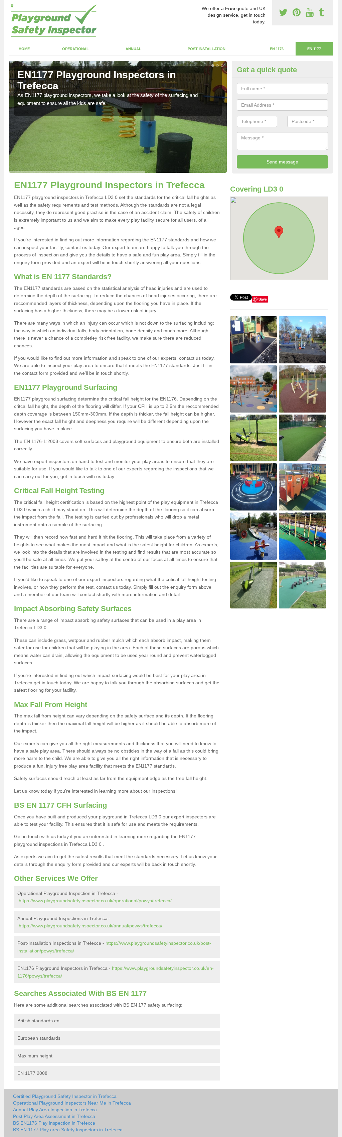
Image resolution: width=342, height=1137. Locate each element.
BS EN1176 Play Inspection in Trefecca (54, 1123)
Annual (133, 49)
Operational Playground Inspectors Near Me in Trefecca (72, 1103)
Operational (75, 49)
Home (24, 49)
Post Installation (206, 49)
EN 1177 (314, 49)
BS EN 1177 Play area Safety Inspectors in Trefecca (68, 1129)
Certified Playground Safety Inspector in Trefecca (65, 1096)
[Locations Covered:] (12, 5)
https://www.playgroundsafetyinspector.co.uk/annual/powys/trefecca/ (90, 925)
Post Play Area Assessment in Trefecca (54, 1116)
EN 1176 (277, 49)
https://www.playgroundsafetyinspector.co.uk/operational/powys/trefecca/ (95, 900)
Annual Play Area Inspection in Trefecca (55, 1109)
